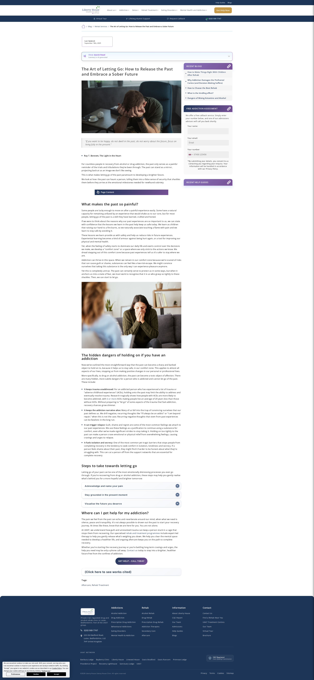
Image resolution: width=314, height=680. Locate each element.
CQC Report (177, 618)
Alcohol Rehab (148, 613)
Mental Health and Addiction (193, 10)
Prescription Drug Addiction (123, 622)
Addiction (123, 10)
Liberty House (118, 659)
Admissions (177, 626)
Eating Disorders (168, 10)
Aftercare (86, 585)
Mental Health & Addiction (123, 635)
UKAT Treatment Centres (213, 622)
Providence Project (88, 664)
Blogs (230, 2)
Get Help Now (222, 10)
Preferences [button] (46, 671)
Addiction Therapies (151, 626)
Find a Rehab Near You (213, 618)
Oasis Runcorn (164, 659)
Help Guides (220, 2)
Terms (212, 673)
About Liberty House (181, 613)
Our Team (176, 622)
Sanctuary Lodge (127, 664)
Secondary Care (149, 631)
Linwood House (133, 659)
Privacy (204, 673)
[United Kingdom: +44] (190, 155)
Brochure (207, 635)
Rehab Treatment (149, 10)
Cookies (220, 673)
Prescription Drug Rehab (153, 622)
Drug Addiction (117, 618)
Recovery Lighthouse (108, 664)
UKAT (139, 664)
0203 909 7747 (91, 630)
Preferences (15, 674)
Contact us (132, 550)
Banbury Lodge (87, 659)
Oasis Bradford (148, 659)
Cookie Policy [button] (57, 668)
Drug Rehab (147, 618)
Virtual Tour (208, 631)
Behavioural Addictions (121, 626)
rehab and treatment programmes (143, 533)
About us (111, 10)
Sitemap (230, 673)
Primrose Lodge (180, 659)
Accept (56, 674)
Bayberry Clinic (102, 659)
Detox (134, 10)
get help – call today (131, 561)
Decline (36, 674)
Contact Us (207, 613)
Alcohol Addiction (119, 613)
